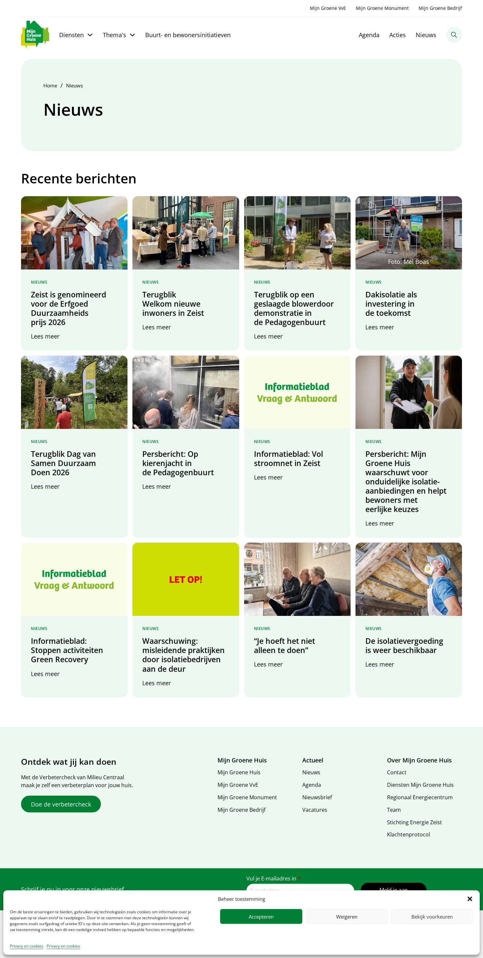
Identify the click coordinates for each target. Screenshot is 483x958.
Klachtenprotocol (408, 834)
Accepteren (261, 916)
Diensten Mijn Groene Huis (420, 784)
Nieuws (426, 35)
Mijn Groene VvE (328, 8)
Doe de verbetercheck (61, 804)
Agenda (369, 35)
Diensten (71, 35)
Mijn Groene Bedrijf (440, 8)
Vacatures (314, 809)
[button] (470, 899)
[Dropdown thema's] (132, 35)
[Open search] (454, 35)
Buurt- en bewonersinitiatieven (188, 35)
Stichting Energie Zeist (414, 822)
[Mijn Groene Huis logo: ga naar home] (35, 35)
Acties (397, 35)
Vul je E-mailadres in (273, 878)
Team (394, 809)
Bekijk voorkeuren (432, 916)
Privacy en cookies (26, 946)
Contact (396, 772)
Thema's (114, 35)
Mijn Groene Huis (239, 772)
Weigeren (346, 916)
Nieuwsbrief (317, 797)
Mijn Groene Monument (382, 8)
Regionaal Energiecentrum (420, 797)
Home (50, 85)
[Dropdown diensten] (90, 35)
